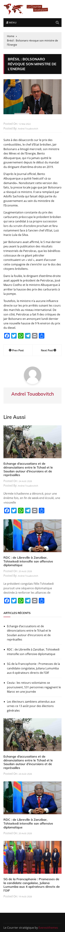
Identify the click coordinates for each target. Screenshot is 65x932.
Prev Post (18, 350)
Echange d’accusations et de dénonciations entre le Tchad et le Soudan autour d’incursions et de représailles (28, 469)
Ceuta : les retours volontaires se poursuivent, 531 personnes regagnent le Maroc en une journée (34, 687)
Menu (12, 22)
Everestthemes (48, 928)
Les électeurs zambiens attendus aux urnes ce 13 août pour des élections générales (31, 706)
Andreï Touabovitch (28, 128)
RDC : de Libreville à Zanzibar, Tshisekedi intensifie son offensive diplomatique (28, 561)
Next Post (47, 350)
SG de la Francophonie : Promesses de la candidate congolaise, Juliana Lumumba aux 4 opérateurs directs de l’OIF (33, 668)
